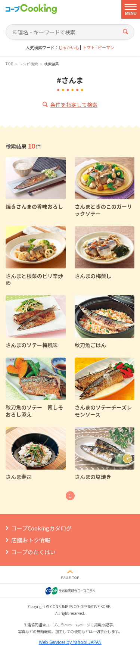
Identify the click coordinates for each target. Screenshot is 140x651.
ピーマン (106, 47)
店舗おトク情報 (30, 540)
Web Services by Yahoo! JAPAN (70, 642)
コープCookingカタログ (41, 528)
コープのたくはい (33, 552)
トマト (89, 47)
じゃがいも (69, 47)
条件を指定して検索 (73, 104)
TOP (9, 64)
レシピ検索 (28, 64)
